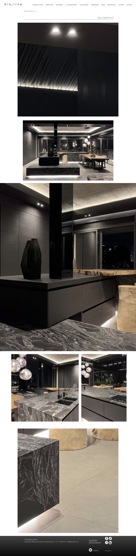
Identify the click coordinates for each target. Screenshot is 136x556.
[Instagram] (106, 542)
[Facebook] (106, 538)
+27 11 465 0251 (60, 542)
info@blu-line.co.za (72, 542)
